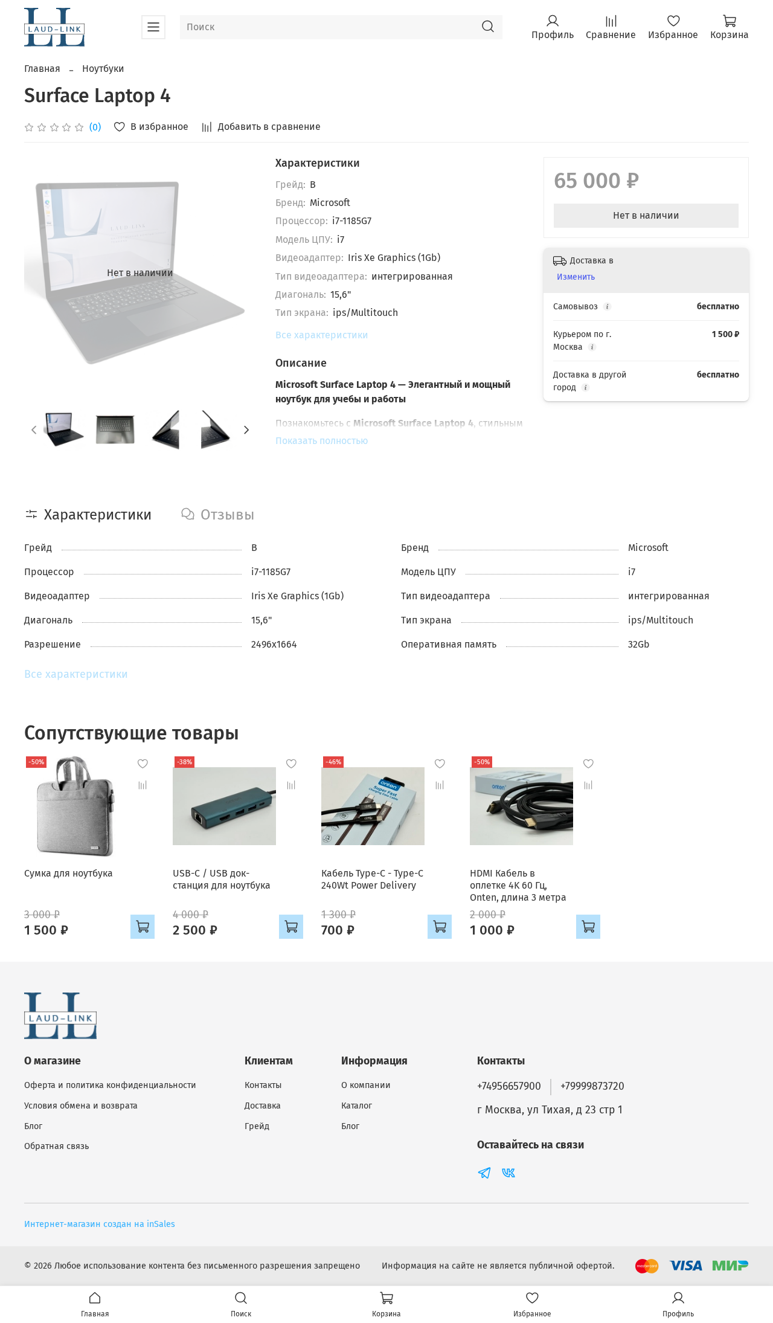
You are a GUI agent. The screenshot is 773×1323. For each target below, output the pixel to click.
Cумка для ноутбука (68, 873)
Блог (33, 1126)
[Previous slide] (43, 273)
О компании (366, 1085)
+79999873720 (592, 1086)
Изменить (576, 277)
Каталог (356, 1106)
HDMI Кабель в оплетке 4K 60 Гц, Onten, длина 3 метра (518, 885)
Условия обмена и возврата (81, 1106)
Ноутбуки (103, 68)
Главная (42, 68)
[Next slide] (236, 273)
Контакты (263, 1085)
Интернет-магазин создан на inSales (99, 1224)
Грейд (257, 1126)
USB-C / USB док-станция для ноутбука (222, 879)
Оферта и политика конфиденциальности (110, 1085)
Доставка (263, 1106)
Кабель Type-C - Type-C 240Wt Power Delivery (372, 879)
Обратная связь (56, 1146)
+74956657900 (509, 1086)
